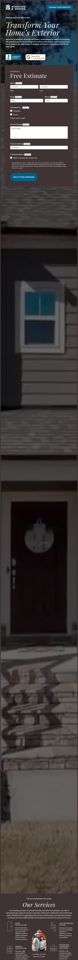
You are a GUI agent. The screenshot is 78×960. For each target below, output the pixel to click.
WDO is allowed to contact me (25, 158)
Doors (15, 115)
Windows (16, 111)
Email (15, 97)
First (12, 91)
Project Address (20, 144)
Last (41, 91)
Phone (51, 97)
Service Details (19, 124)
